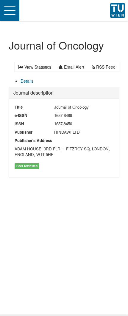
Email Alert (73, 67)
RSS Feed (105, 67)
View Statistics (37, 67)
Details (27, 81)
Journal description (33, 92)
